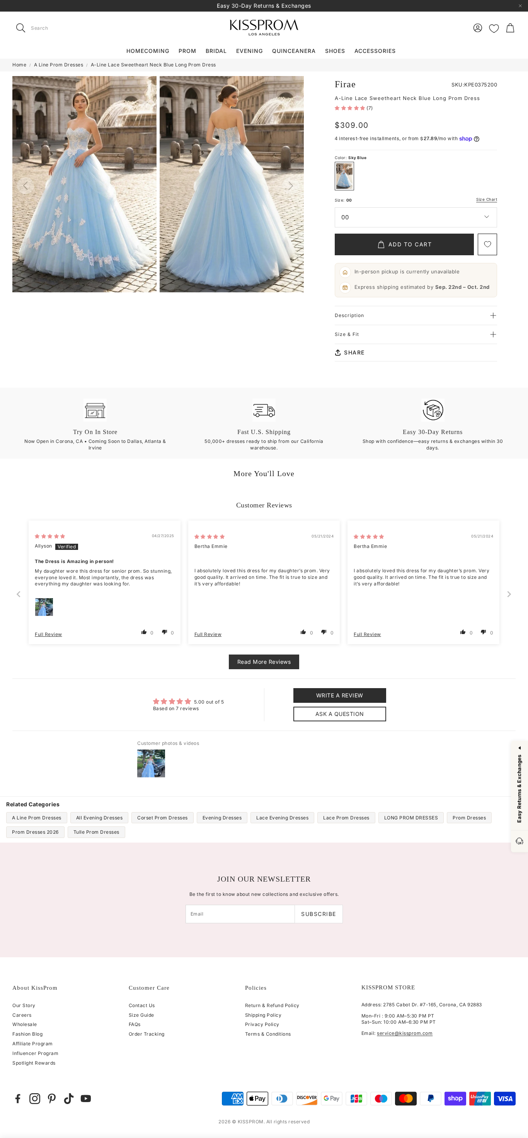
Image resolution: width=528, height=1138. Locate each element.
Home (19, 65)
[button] (61, 28)
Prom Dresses (469, 818)
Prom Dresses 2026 (35, 832)
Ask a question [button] (339, 714)
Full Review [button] (48, 634)
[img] (50, 536)
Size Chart (486, 199)
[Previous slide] (19, 594)
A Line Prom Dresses (58, 65)
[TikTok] (68, 1098)
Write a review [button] (339, 695)
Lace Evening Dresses (282, 818)
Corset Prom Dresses (162, 818)
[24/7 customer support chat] (519, 842)
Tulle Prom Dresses (96, 832)
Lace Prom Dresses (346, 818)
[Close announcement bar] (520, 6)
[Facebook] (17, 1098)
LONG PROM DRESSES (411, 818)
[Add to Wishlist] (487, 244)
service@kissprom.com (405, 1033)
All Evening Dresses (99, 818)
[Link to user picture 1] (44, 607)
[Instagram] (34, 1098)
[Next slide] (509, 594)
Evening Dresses (222, 818)
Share (354, 352)
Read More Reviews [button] (264, 661)
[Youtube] (85, 1098)
